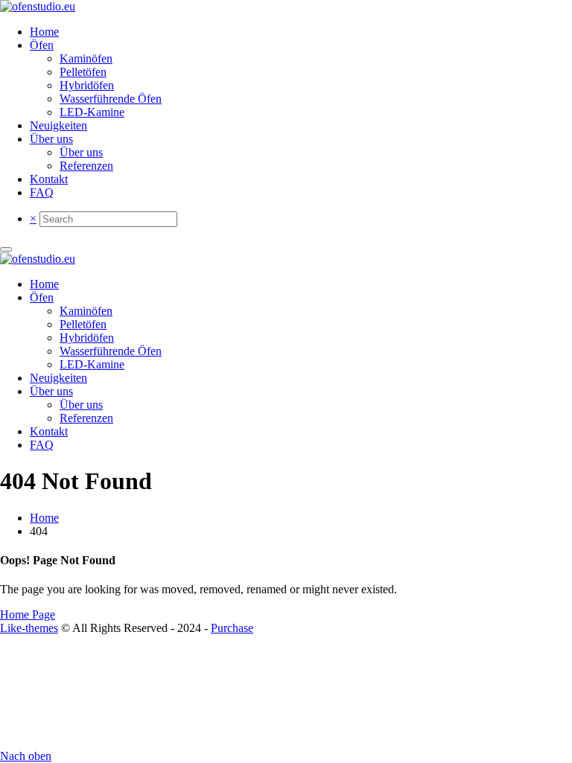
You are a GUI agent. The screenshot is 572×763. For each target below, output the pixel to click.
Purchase (232, 628)
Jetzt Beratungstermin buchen (286, 22)
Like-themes (29, 628)
